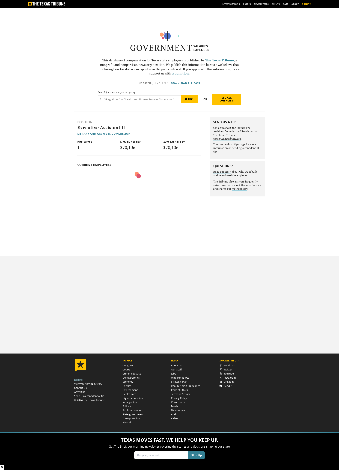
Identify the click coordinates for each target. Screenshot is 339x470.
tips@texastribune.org (227, 138)
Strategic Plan (179, 381)
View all (127, 422)
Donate (78, 379)
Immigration (130, 402)
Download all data (185, 83)
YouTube (229, 373)
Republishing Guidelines (185, 386)
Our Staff (176, 369)
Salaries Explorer (201, 48)
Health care (129, 394)
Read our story (222, 171)
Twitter (228, 369)
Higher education (133, 398)
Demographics (131, 377)
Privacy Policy (179, 398)
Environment (130, 390)
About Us (176, 365)
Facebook (229, 365)
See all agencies (226, 99)
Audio (174, 414)
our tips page (237, 144)
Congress (128, 365)
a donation (180, 73)
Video (174, 418)
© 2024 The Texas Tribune (89, 400)
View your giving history (88, 383)
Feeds (174, 406)
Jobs (173, 373)
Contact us (80, 388)
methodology (239, 188)
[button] (169, 451)
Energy (127, 386)
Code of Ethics (179, 390)
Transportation (131, 418)
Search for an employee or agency (116, 92)
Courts (126, 369)
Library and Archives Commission (104, 133)
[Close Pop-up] (2, 467)
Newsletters (178, 410)
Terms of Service (181, 394)
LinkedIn (229, 381)
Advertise (79, 392)
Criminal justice (132, 373)
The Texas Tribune (219, 60)
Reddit (227, 386)
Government (161, 48)
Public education (132, 410)
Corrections (178, 402)
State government (133, 414)
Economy (128, 381)
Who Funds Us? (180, 377)
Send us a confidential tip (89, 396)
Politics (127, 406)
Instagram (230, 377)
